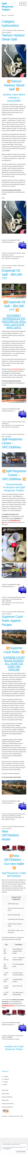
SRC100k (8, 600)
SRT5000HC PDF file (8, 1005)
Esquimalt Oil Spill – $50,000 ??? (12, 274)
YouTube (6, 1081)
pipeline (7, 819)
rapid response (15, 258)
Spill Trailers (21, 30)
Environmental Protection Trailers (17, 253)
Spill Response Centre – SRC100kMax (12, 443)
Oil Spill (17, 1039)
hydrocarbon (5, 254)
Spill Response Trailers (7, 6)
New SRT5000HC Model (10, 835)
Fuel (13, 256)
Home (5, 15)
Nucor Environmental (16, 369)
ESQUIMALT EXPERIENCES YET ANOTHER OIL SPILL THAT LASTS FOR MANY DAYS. (14, 321)
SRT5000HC (9, 1037)
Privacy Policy (5, 1093)
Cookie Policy (8, 1148)
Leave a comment (6, 32)
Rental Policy (5, 1100)
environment (8, 256)
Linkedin (6, 1076)
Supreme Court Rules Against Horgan (12, 620)
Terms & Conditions (7, 1096)
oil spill (11, 254)
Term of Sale (5, 1090)
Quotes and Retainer (7, 1106)
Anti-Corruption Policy (8, 1103)
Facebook (6, 1079)
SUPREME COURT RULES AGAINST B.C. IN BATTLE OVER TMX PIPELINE (14, 663)
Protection (7, 258)
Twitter (5, 1084)
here (6, 524)
